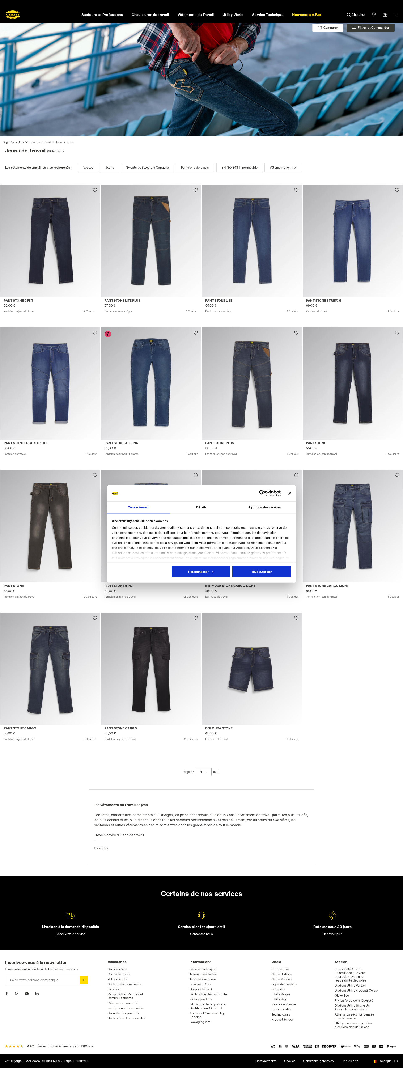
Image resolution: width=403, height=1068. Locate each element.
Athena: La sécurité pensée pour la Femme (354, 1016)
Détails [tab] (201, 507)
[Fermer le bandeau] (289, 493)
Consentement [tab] (138, 507)
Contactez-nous (201, 934)
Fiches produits (201, 999)
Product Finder (282, 1019)
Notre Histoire (282, 974)
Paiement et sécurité (122, 1003)
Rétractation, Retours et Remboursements (125, 996)
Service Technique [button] (267, 15)
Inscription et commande (125, 1008)
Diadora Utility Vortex (350, 985)
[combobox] (204, 772)
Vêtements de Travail (38, 142)
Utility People (281, 994)
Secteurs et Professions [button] (102, 15)
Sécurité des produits (123, 1013)
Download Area (200, 984)
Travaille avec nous (203, 979)
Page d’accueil (12, 142)
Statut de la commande (124, 984)
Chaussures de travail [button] (150, 15)
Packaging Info (200, 1022)
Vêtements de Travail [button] (196, 15)
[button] (307, 14)
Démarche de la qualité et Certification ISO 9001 (208, 1006)
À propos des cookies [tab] (264, 507)
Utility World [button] (232, 15)
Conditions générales (318, 1061)
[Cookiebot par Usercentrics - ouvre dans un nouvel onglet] (262, 493)
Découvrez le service (70, 934)
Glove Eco (342, 995)
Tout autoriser (261, 571)
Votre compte (117, 979)
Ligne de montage (284, 984)
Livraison (114, 989)
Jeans (70, 142)
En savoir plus (332, 934)
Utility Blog (279, 999)
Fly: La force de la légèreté (354, 1000)
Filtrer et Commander (373, 27)
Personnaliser (198, 571)
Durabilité (278, 989)
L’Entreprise (280, 969)
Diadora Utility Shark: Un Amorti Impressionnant (352, 1007)
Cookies (290, 1061)
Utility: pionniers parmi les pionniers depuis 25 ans (353, 1025)
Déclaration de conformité (208, 994)
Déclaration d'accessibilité (126, 1018)
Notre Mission (282, 979)
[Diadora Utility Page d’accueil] (13, 14)
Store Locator (282, 1009)
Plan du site (350, 1061)
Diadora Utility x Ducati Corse (356, 990)
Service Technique (202, 969)
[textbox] (201, 772)
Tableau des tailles (203, 974)
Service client (117, 969)
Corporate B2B (201, 989)
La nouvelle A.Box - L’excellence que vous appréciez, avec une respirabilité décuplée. (351, 974)
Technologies (281, 1014)
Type (59, 142)
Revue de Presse (284, 1004)
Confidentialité (266, 1061)
